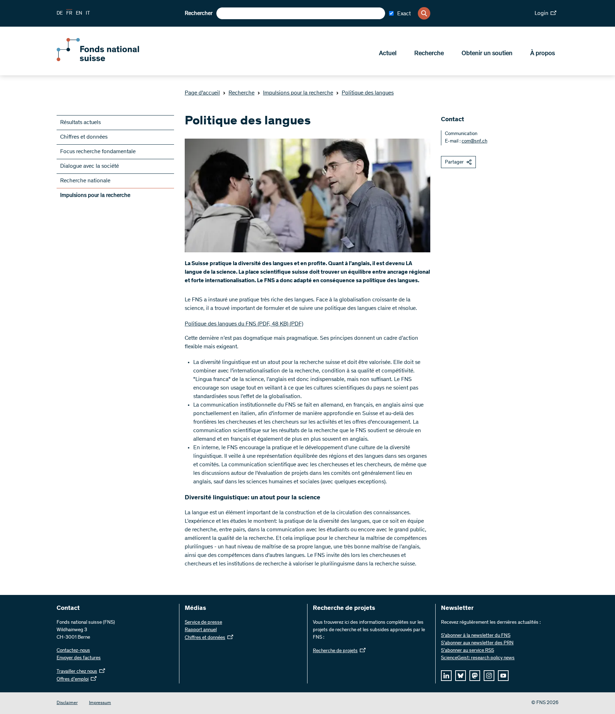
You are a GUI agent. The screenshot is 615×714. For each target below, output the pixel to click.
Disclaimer (67, 703)
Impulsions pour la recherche (298, 93)
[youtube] (503, 675)
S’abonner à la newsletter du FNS (475, 635)
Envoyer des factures (79, 658)
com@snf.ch (474, 141)
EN (79, 13)
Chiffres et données (83, 137)
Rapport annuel (201, 630)
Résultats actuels (80, 122)
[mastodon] (474, 675)
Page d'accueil (202, 93)
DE (60, 13)
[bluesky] (460, 675)
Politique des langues (368, 93)
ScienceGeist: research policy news (478, 658)
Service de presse (203, 622)
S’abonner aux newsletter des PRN (477, 643)
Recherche (429, 53)
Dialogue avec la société (89, 166)
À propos (542, 53)
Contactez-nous (73, 650)
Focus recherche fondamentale (98, 152)
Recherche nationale (85, 181)
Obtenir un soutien (487, 53)
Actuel (387, 53)
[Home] (108, 60)
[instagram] (489, 675)
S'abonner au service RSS (467, 650)
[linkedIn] (446, 675)
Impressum (100, 703)
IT (88, 13)
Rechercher (198, 13)
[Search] (424, 13)
